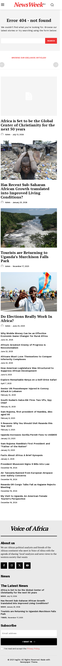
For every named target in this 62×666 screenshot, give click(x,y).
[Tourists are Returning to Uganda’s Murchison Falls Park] (29, 228)
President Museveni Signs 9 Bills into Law (25, 464)
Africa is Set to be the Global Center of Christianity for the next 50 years (28, 124)
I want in (27, 642)
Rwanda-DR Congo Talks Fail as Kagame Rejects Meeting (28, 486)
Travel (4, 618)
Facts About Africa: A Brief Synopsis (22, 455)
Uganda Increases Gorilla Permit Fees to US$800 (29, 434)
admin (7, 134)
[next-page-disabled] (55, 64)
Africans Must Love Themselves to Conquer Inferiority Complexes (26, 358)
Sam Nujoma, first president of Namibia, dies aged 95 (26, 413)
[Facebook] (4, 565)
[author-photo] (2, 134)
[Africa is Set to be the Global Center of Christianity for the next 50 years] (29, 96)
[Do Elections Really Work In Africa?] (29, 291)
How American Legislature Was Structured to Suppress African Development (27, 369)
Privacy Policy (33, 649)
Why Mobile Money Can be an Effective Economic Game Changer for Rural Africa (24, 334)
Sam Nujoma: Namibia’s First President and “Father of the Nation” (25, 445)
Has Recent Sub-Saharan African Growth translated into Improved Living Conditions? (25, 190)
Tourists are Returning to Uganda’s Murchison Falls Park (24, 256)
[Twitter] (19, 565)
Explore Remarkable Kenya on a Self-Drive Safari (29, 379)
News (3, 596)
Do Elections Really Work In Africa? (26, 318)
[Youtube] (27, 565)
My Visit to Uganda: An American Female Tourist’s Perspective (24, 497)
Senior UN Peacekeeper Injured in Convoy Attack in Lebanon (25, 390)
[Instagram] (12, 565)
